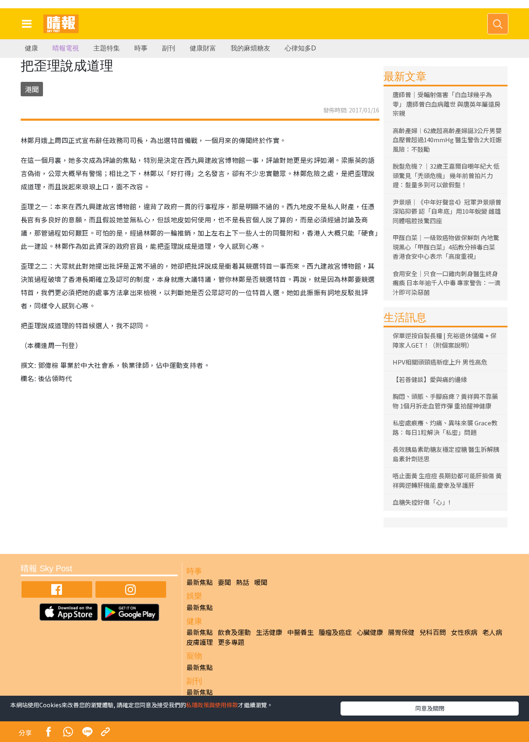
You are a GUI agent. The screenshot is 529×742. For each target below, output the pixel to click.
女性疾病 (464, 632)
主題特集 (106, 48)
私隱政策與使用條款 (212, 705)
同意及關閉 (429, 708)
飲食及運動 (234, 632)
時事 (141, 48)
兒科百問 (432, 632)
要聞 (224, 582)
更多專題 (231, 642)
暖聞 (260, 582)
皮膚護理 (199, 642)
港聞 (32, 89)
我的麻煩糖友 (250, 48)
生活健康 (269, 632)
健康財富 (203, 48)
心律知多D (300, 48)
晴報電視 (65, 48)
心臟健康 (370, 632)
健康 (31, 48)
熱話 (242, 582)
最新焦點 (199, 582)
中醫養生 (300, 632)
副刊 (168, 48)
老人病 (492, 632)
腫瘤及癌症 (335, 632)
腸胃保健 (401, 632)
